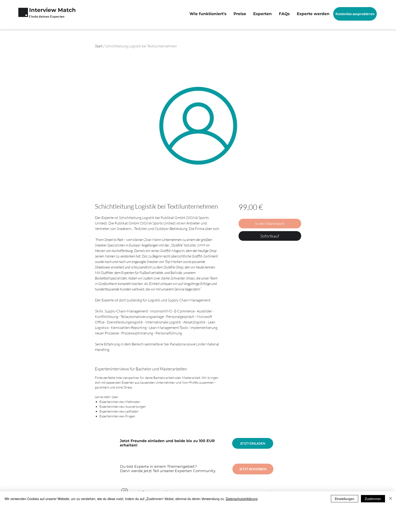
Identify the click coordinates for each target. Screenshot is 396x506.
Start (99, 46)
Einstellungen (344, 498)
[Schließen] (390, 498)
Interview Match (52, 10)
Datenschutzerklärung (242, 498)
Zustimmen (373, 498)
